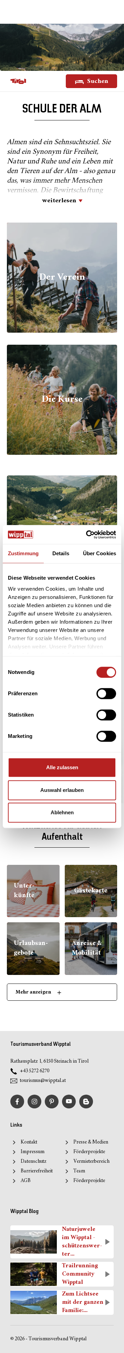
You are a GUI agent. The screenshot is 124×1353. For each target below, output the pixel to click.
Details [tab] (60, 553)
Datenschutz (33, 1161)
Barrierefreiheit (37, 1171)
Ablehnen (62, 812)
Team (79, 1171)
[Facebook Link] (17, 1101)
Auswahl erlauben (62, 790)
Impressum (32, 1152)
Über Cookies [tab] (99, 553)
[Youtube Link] (69, 1101)
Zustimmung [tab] (23, 553)
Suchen (97, 81)
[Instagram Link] (34, 1101)
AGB (26, 1180)
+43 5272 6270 (34, 1071)
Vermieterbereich (91, 1161)
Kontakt (29, 1142)
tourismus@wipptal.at (43, 1080)
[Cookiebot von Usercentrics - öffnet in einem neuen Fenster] (87, 534)
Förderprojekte (89, 1152)
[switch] (106, 693)
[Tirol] (18, 81)
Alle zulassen (62, 767)
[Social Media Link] (86, 1101)
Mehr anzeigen (34, 992)
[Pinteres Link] (52, 1101)
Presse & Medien (90, 1142)
